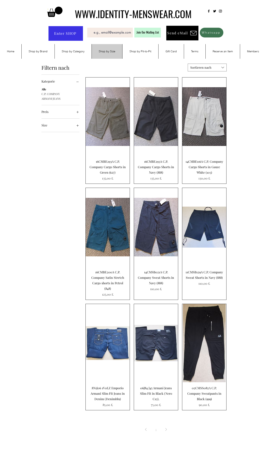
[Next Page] (166, 429)
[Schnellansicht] (108, 116)
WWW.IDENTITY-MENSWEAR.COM (133, 13)
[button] (55, 12)
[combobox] (207, 67)
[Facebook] (209, 11)
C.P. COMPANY (50, 94)
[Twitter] (215, 11)
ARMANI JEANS (51, 98)
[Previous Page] (146, 429)
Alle (43, 89)
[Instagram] (220, 11)
